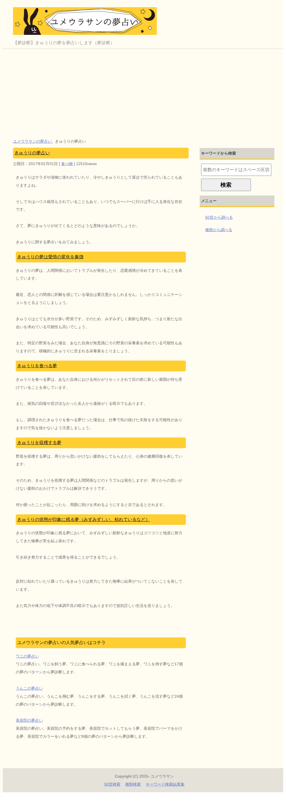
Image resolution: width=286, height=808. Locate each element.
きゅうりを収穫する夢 (39, 442)
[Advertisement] (144, 90)
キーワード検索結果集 (165, 784)
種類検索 (133, 784)
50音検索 (112, 784)
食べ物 (67, 163)
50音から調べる (219, 217)
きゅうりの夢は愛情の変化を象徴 (50, 256)
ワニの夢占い (27, 656)
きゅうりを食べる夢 (37, 365)
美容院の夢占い (29, 720)
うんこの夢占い (29, 688)
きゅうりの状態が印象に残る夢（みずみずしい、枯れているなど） (83, 519)
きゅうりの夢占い (32, 152)
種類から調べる (218, 230)
